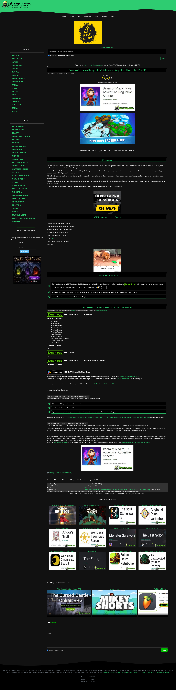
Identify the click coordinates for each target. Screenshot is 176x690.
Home (64, 17)
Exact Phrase (53, 55)
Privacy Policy (121, 672)
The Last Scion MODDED (152, 528)
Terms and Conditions (162, 672)
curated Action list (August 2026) (103, 383)
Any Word (71, 55)
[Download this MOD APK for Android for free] (55, 314)
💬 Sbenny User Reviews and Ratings (59, 472)
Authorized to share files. (133, 672)
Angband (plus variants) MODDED (152, 505)
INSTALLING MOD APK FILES (130, 376)
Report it (73, 310)
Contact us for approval (147, 672)
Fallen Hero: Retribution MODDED (122, 551)
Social (96, 17)
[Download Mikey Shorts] (114, 602)
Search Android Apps (107, 47)
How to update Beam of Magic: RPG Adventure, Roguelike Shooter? (67, 423)
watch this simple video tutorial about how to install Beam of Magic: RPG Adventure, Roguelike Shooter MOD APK (99, 417)
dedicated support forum (109, 672)
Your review (50, 641)
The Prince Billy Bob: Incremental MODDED (62, 505)
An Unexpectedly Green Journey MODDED (152, 551)
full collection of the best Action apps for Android (136, 442)
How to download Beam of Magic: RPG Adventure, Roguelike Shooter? (68, 396)
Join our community (123, 378)
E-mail (49, 633)
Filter (163, 58)
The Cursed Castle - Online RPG (69, 589)
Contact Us (87, 17)
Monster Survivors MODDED (122, 528)
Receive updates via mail (56, 650)
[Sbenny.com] (16, 4)
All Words (62, 55)
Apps (112, 17)
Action (54, 238)
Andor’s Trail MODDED (62, 528)
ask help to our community (142, 417)
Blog (79, 17)
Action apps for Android (60, 442)
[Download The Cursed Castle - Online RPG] (69, 602)
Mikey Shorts (114, 589)
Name (48, 625)
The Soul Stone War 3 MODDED (122, 505)
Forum (72, 17)
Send (164, 650)
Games (104, 17)
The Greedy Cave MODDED (92, 505)
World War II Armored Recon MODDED (92, 528)
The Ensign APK (92, 551)
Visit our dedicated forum (101, 310)
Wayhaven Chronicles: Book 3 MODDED (62, 551)
